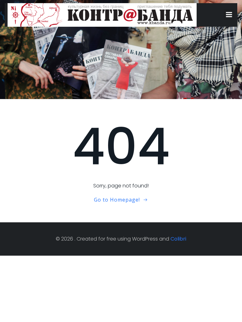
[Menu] (229, 14)
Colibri (178, 238)
